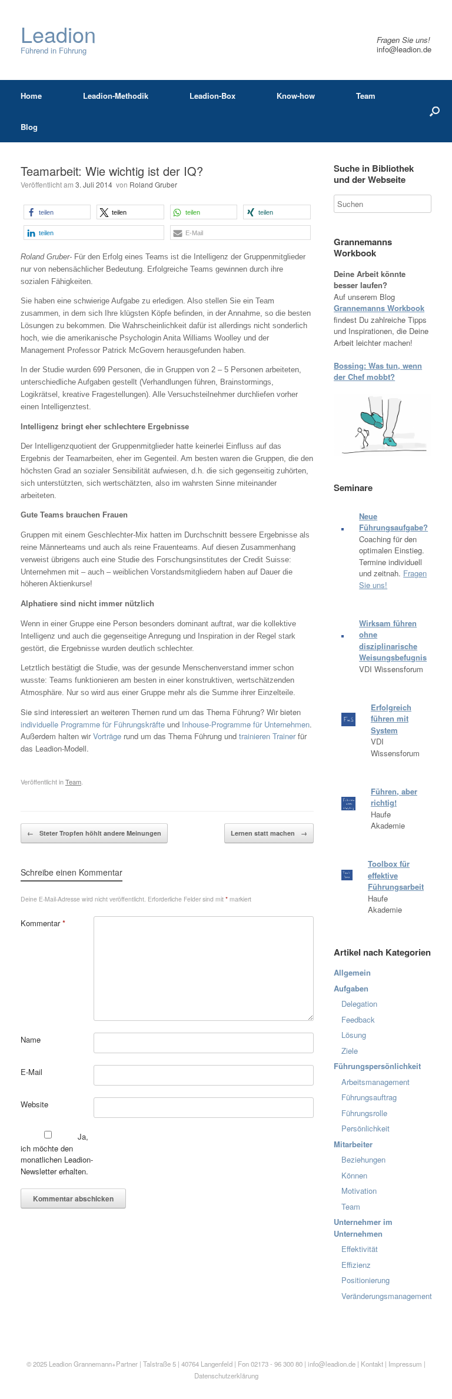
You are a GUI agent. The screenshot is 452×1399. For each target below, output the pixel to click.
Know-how (296, 95)
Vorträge (107, 736)
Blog (29, 126)
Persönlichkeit (365, 1128)
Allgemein (352, 972)
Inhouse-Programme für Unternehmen (246, 724)
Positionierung (365, 1280)
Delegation (359, 1003)
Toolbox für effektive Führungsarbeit (396, 875)
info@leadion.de (404, 49)
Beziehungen (363, 1159)
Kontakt (372, 1363)
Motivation (359, 1190)
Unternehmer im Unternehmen (363, 1227)
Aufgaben (351, 988)
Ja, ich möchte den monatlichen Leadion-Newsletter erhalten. (57, 1154)
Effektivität (359, 1248)
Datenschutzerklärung (226, 1375)
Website (34, 1104)
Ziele (349, 1050)
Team (365, 95)
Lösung (353, 1034)
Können (354, 1175)
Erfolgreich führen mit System (391, 719)
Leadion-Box (212, 95)
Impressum (406, 1363)
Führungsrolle (364, 1112)
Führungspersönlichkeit (377, 1065)
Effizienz (356, 1264)
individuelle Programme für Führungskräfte (93, 724)
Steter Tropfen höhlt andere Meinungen (94, 833)
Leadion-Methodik (115, 95)
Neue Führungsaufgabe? (393, 521)
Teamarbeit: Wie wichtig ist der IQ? (112, 170)
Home (31, 95)
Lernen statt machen (269, 833)
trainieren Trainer (267, 736)
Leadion (60, 1363)
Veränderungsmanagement (386, 1295)
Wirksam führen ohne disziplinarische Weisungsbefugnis (393, 640)
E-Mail (31, 1071)
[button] (57, 212)
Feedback (358, 1019)
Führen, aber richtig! (394, 797)
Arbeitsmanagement (375, 1081)
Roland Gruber (153, 184)
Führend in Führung (58, 40)
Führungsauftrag (369, 1097)
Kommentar (43, 923)
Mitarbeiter (353, 1144)
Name (31, 1039)
